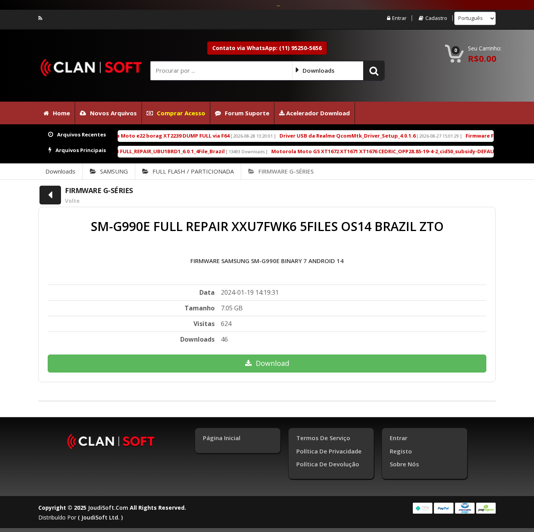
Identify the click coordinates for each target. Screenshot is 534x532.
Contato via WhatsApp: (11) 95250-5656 (267, 48)
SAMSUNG (114, 171)
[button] (374, 70)
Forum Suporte (247, 113)
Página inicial (221, 438)
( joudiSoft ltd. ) (100, 517)
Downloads (60, 171)
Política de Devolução (327, 464)
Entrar (399, 18)
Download (272, 363)
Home (61, 113)
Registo (401, 451)
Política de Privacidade (329, 451)
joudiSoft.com (108, 507)
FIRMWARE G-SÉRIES (286, 171)
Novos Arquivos (113, 113)
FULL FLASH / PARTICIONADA (193, 171)
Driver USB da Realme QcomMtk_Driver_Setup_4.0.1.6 (328, 135)
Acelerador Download (317, 113)
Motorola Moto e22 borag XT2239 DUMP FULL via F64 (142, 135)
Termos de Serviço (323, 438)
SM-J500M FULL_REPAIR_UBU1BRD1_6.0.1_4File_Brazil (140, 151)
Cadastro (436, 18)
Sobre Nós (404, 464)
